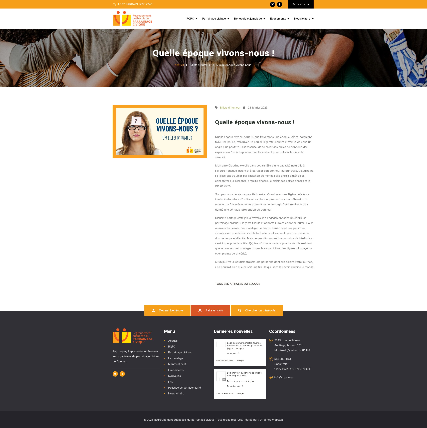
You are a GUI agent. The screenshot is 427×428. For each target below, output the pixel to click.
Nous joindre (302, 18)
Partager (240, 361)
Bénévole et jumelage (248, 18)
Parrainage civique (214, 18)
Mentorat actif (177, 364)
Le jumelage (175, 358)
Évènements (278, 18)
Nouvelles (174, 376)
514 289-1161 (282, 359)
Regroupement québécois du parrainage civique (184, 419)
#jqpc (231, 348)
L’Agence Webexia (271, 419)
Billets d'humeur (200, 65)
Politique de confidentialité (184, 387)
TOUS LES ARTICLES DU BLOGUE (237, 283)
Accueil (172, 340)
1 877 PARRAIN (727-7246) (135, 4)
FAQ (170, 381)
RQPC (190, 18)
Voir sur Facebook (225, 361)
